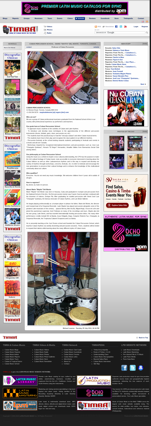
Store (116, 18)
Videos (49, 26)
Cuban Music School (12, 364)
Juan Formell (118, 71)
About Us (67, 361)
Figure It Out (118, 60)
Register (145, 26)
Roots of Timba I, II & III (102, 352)
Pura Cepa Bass (129, 359)
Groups (27, 18)
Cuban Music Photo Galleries (44, 357)
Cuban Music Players (12, 357)
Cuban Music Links (70, 357)
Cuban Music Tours (12, 359)
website (96, 47)
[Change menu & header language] (142, 22)
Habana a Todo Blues (121, 50)
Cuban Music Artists (12, 354)
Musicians (38, 18)
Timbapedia (128, 18)
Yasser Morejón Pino (120, 76)
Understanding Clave (101, 354)
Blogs (5, 18)
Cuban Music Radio (41, 352)
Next (142, 84)
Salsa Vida (116, 48)
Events (59, 18)
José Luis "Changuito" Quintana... (126, 78)
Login (136, 26)
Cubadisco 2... (131, 53)
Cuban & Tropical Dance (13, 361)
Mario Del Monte (9, 47)
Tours (50, 18)
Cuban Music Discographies (104, 357)
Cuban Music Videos (41, 350)
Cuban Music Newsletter (43, 361)
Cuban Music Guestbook (73, 352)
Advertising (68, 359)
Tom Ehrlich (115, 69)
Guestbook (105, 18)
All (145, 137)
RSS (99, 26)
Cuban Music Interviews (102, 361)
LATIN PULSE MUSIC (27, 416)
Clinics (70, 18)
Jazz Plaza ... (130, 62)
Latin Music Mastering (131, 352)
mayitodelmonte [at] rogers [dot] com (54, 112)
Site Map (97, 364)
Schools (81, 18)
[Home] (10, 337)
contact (29, 47)
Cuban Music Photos (41, 354)
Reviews (92, 18)
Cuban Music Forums (71, 354)
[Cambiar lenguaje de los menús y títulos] (147, 22)
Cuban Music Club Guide (73, 350)
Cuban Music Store (119, 64)
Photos (49, 30)
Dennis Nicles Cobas (121, 81)
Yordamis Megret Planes (122, 74)
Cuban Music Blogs (11, 350)
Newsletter (110, 26)
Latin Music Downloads (131, 350)
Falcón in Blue (118, 57)
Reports (15, 18)
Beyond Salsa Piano (101, 359)
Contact (141, 18)
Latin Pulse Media (129, 357)
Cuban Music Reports (12, 352)
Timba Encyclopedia (101, 350)
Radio (49, 33)
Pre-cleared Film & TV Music (133, 354)
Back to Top (143, 337)
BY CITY (97, 30)
